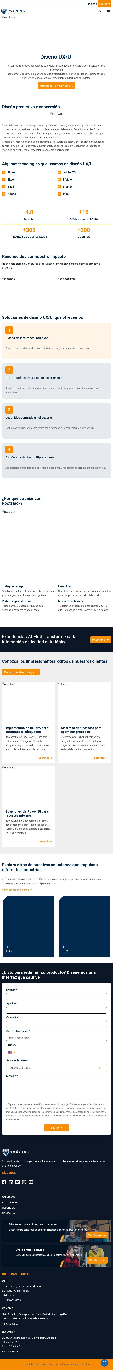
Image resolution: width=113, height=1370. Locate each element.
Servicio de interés (17, 1060)
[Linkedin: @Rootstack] (11, 1180)
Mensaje (12, 1075)
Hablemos (98, 639)
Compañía (13, 1017)
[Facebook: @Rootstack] (4, 1180)
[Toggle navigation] (108, 11)
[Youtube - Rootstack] (31, 1180)
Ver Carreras (97, 1260)
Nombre (11, 989)
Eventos (92, 3)
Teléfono (11, 1044)
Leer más (44, 757)
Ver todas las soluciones (15, 889)
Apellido (12, 1003)
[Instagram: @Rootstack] (24, 1180)
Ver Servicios (97, 1235)
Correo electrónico (18, 1031)
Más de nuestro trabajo (19, 672)
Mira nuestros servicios (55, 85)
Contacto (104, 3)
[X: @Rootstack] (17, 1180)
